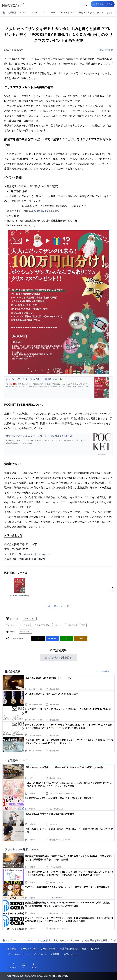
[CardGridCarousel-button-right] (113, 588)
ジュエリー (59, 625)
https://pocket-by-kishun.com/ (41, 210)
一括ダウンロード (60, 606)
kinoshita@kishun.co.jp (37, 554)
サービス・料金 (28, 948)
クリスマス (24, 625)
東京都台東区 (25, 631)
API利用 (55, 954)
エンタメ (24, 12)
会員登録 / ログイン (102, 4)
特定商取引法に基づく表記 (73, 948)
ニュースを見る (103, 671)
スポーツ (35, 12)
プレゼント (73, 625)
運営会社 (11, 948)
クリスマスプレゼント (42, 625)
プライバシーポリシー (18, 954)
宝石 (83, 625)
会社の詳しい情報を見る (58, 657)
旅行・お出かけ (86, 12)
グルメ (100, 12)
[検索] (85, 4)
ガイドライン (40, 954)
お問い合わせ (70, 954)
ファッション (29, 618)
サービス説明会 (48, 948)
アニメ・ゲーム (50, 12)
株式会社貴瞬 (106, 49)
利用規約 (95, 948)
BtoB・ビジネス (68, 12)
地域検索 (12, 12)
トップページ (11, 940)
